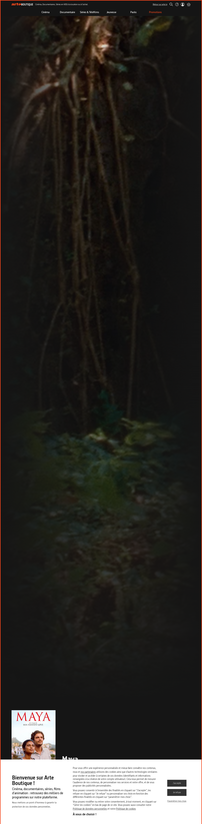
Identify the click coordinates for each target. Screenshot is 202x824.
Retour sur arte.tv (160, 4)
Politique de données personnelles (90, 808)
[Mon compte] (183, 4)
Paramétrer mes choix (176, 801)
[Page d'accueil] (22, 4)
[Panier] (188, 4)
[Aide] (177, 4)
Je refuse (177, 792)
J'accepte (177, 783)
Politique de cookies (126, 808)
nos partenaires (88, 772)
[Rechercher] (171, 4)
